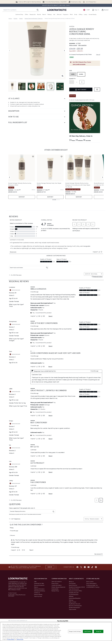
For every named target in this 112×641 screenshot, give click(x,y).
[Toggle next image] (64, 50)
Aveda (21, 18)
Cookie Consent (12, 593)
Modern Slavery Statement (58, 587)
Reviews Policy (55, 591)
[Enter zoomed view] (62, 76)
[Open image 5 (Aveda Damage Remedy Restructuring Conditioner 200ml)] (50, 86)
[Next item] (102, 177)
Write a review (73, 45)
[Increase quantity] (81, 82)
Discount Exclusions (39, 585)
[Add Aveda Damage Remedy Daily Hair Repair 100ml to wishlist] (61, 156)
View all (98, 54)
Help (35, 581)
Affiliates (71, 596)
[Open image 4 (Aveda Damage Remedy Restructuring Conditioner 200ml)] (41, 86)
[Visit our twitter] (81, 567)
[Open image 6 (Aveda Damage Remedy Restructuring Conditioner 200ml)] (60, 86)
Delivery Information (39, 589)
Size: (70, 70)
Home (10, 18)
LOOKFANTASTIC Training (92, 587)
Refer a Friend (72, 602)
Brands (15, 18)
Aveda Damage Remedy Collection (34, 18)
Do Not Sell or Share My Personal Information (16, 595)
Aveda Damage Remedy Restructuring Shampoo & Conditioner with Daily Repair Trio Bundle (77, 185)
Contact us (37, 592)
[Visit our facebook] (77, 567)
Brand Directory (73, 585)
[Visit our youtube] (88, 567)
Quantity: (72, 78)
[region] (56, 631)
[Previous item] (9, 177)
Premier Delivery (38, 594)
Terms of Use (20, 639)
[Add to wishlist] (97, 89)
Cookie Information (57, 585)
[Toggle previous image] (9, 50)
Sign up (50, 567)
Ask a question (82, 45)
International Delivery (39, 591)
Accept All (98, 631)
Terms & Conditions (57, 581)
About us (71, 581)
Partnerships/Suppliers (75, 598)
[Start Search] (37, 10)
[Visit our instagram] (85, 567)
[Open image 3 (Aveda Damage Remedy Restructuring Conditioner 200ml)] (31, 86)
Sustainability (55, 589)
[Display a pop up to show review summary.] (20, 189)
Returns (36, 587)
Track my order (38, 596)
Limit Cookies (87, 631)
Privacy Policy (55, 583)
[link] (95, 9)
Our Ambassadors (73, 594)
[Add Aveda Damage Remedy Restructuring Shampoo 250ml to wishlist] (33, 156)
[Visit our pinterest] (96, 567)
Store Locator (90, 581)
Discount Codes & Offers (75, 591)
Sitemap (71, 600)
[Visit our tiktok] (92, 567)
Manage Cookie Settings (75, 631)
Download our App (39, 583)
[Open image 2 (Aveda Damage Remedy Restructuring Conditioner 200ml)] (22, 86)
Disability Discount (74, 592)
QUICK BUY (22, 197)
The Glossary (72, 583)
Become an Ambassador (75, 605)
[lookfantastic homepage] (57, 10)
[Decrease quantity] (71, 82)
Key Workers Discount (74, 603)
